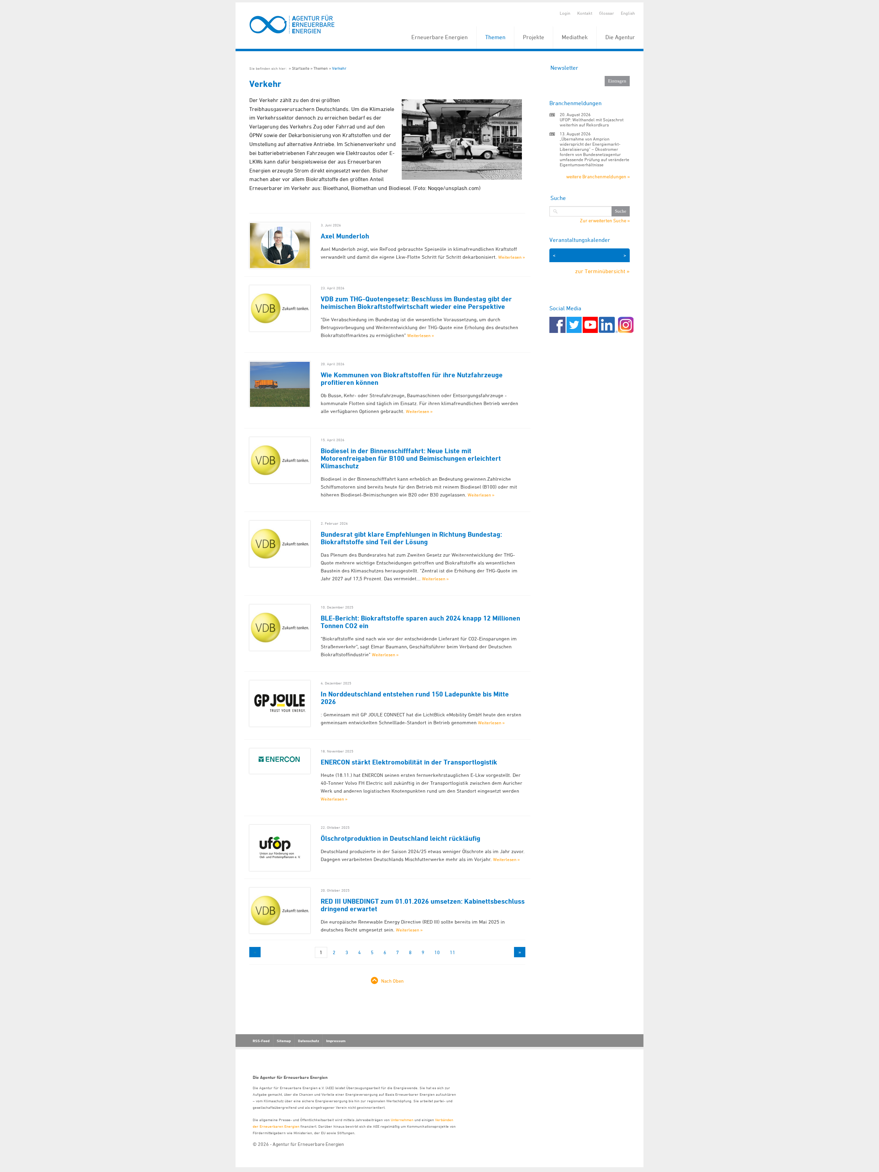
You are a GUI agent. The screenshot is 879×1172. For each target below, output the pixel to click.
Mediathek (575, 37)
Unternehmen (402, 1119)
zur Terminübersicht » (602, 271)
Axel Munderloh (345, 236)
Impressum (335, 1040)
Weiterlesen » (511, 257)
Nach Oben (392, 981)
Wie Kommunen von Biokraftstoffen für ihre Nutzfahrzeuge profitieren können (412, 379)
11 (452, 952)
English (628, 13)
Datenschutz (308, 1040)
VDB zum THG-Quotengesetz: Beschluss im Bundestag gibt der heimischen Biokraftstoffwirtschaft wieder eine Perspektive (416, 303)
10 (437, 952)
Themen (495, 37)
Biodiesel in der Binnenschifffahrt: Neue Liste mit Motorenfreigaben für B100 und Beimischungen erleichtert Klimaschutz (411, 458)
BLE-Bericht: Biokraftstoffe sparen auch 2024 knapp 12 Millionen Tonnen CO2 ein (420, 622)
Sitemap (284, 1040)
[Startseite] (292, 24)
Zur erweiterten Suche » (605, 220)
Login (565, 13)
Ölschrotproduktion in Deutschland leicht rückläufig (400, 838)
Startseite (300, 68)
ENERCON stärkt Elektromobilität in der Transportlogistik (409, 762)
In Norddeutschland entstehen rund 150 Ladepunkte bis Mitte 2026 (415, 698)
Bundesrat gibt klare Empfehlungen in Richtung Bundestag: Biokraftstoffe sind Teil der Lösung (411, 538)
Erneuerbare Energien (439, 37)
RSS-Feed (261, 1040)
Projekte (533, 37)
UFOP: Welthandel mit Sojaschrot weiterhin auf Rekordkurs (592, 122)
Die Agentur (620, 37)
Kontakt (584, 13)
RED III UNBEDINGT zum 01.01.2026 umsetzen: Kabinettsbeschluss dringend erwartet (423, 905)
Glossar (606, 13)
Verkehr (339, 68)
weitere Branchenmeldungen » (598, 176)
